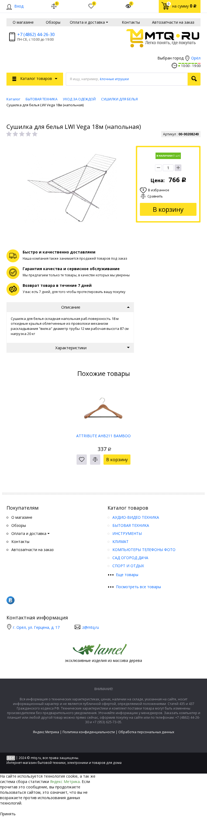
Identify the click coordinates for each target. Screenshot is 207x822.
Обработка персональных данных (146, 732)
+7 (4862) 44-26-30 (36, 34)
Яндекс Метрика (46, 732)
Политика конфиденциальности (89, 732)
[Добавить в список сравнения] (95, 459)
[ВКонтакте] (10, 600)
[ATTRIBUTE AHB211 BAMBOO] (104, 408)
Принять (8, 813)
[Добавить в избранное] (82, 459)
